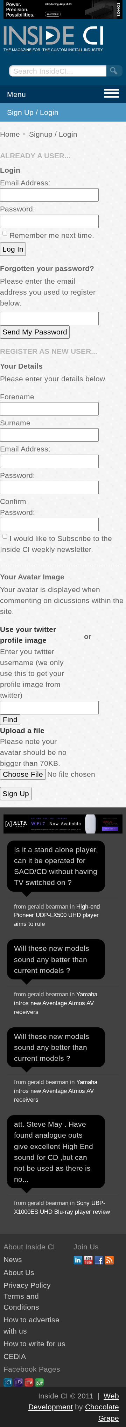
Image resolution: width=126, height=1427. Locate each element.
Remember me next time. (51, 235)
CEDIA (15, 1356)
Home (10, 134)
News (13, 1259)
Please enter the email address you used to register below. (48, 292)
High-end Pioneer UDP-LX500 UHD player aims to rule (57, 915)
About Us (19, 1272)
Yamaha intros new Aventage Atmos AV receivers (55, 1003)
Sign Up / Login (32, 112)
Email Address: (25, 183)
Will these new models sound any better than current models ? (51, 959)
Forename (17, 397)
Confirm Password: (17, 506)
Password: (17, 209)
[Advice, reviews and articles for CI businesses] (63, 39)
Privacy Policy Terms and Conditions (27, 1296)
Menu (16, 94)
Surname (15, 423)
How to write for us (34, 1344)
